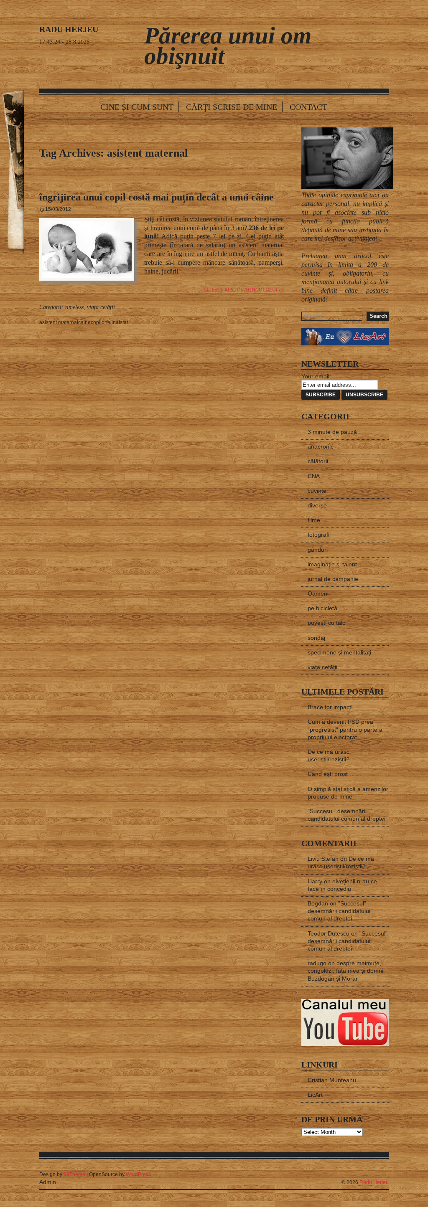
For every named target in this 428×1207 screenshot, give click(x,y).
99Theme (74, 1174)
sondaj (316, 637)
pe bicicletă (322, 608)
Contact (308, 107)
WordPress (138, 1174)
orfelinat (111, 322)
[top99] (369, 1171)
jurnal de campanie (333, 579)
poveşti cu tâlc (326, 622)
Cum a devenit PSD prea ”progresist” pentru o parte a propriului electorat (345, 729)
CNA (314, 476)
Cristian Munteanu (332, 1080)
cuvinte (317, 490)
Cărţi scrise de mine (231, 107)
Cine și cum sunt (136, 107)
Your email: (316, 376)
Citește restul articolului (244, 290)
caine (84, 322)
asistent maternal (58, 322)
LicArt (315, 1094)
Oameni (318, 593)
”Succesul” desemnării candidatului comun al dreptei (339, 911)
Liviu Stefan (323, 858)
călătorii (318, 461)
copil (96, 322)
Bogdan (318, 903)
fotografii (319, 534)
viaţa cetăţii (101, 307)
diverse (317, 505)
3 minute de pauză (332, 432)
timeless (74, 307)
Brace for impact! (330, 707)
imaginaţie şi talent (332, 564)
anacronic (321, 446)
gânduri (318, 549)
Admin (47, 1182)
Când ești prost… (331, 774)
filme (314, 520)
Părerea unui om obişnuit (227, 45)
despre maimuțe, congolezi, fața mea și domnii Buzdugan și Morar (346, 970)
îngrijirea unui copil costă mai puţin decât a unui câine (156, 197)
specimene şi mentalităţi (339, 652)
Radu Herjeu (374, 1182)
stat (124, 322)
